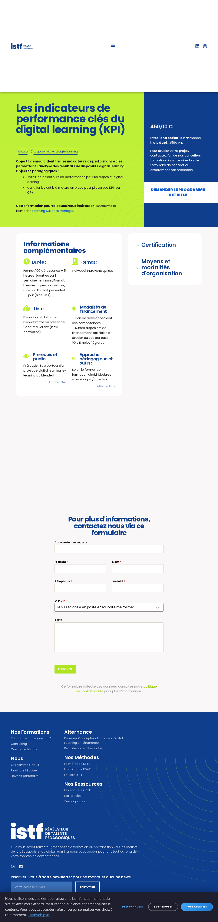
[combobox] (109, 607)
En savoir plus (39, 914)
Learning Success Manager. (53, 210)
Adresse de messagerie (71, 542)
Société (118, 581)
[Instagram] (205, 46)
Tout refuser (163, 906)
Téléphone (63, 581)
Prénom (61, 562)
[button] (112, 45)
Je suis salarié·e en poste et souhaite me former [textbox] (95, 607)
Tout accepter (196, 906)
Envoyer (65, 669)
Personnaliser (132, 906)
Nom (116, 562)
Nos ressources (83, 784)
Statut (59, 601)
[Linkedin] (197, 46)
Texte (58, 620)
